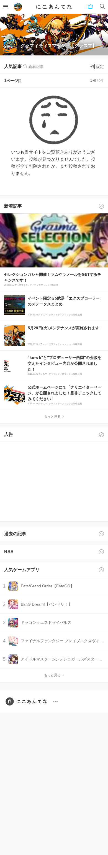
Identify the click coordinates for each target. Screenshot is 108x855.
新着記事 (35, 66)
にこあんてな (54, 7)
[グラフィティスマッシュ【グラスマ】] (18, 7)
